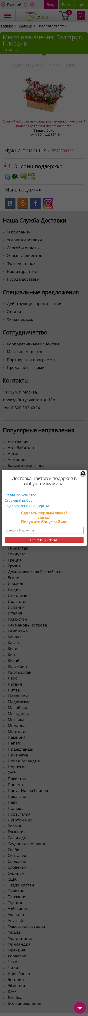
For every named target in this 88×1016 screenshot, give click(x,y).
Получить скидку (44, 540)
